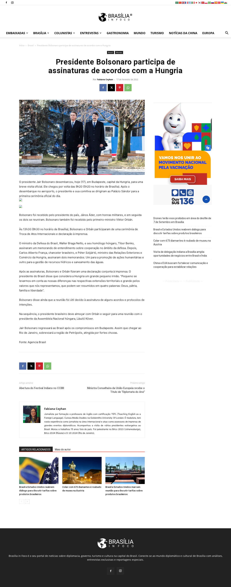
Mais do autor (63, 449)
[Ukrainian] (222, 2)
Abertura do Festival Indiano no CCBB (41, 388)
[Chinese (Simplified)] (180, 2)
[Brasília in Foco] (116, 17)
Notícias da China (183, 33)
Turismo (157, 33)
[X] (111, 87)
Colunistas (63, 33)
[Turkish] (219, 2)
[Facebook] (6, 2)
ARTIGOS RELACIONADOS (36, 449)
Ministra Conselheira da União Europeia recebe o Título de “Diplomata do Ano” (116, 390)
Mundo (139, 33)
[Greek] (190, 2)
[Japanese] (196, 2)
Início (21, 45)
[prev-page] (21, 501)
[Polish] (206, 2)
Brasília (39, 33)
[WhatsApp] (128, 87)
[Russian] (212, 2)
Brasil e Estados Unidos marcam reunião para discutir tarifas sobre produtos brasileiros (124, 491)
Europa (208, 33)
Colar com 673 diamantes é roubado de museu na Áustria (182, 242)
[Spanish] (216, 2)
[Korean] (199, 2)
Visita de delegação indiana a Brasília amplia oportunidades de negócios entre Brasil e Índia (180, 253)
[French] (186, 2)
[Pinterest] (119, 87)
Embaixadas (15, 33)
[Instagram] (12, 2)
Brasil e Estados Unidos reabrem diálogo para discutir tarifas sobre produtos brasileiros (37, 491)
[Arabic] (177, 2)
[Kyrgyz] (203, 2)
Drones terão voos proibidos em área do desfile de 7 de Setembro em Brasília (182, 220)
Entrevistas (89, 33)
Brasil (31, 45)
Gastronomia (118, 33)
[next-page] (27, 501)
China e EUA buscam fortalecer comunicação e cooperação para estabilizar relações (180, 265)
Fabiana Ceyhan (105, 79)
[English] (183, 2)
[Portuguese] (209, 2)
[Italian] (193, 2)
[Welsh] (225, 2)
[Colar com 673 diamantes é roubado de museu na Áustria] (82, 470)
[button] (226, 33)
